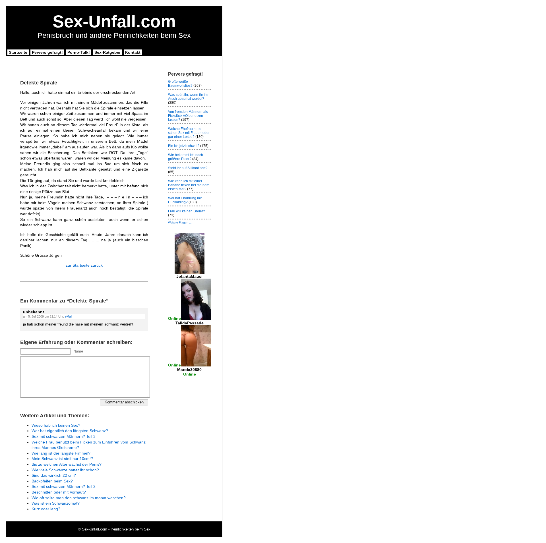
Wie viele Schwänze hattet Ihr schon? (65, 470)
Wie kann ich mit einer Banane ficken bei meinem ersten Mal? (188, 185)
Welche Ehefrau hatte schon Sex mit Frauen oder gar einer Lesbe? (189, 133)
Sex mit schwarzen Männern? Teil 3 (64, 436)
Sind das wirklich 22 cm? (54, 475)
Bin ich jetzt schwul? (183, 146)
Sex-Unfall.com (114, 21)
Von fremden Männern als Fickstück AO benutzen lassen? (188, 116)
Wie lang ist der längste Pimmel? (61, 453)
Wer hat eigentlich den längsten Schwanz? (70, 430)
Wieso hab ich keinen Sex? (56, 425)
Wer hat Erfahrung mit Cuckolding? (185, 200)
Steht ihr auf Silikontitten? (187, 168)
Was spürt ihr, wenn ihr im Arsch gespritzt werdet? (188, 97)
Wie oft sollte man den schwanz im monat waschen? (79, 498)
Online (174, 318)
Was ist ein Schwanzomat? (56, 503)
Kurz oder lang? (46, 509)
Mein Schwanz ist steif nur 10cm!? (62, 458)
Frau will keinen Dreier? (186, 211)
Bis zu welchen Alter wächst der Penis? (67, 464)
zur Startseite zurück (84, 265)
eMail (68, 316)
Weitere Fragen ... (180, 222)
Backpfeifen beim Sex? (52, 481)
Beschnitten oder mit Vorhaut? (59, 492)
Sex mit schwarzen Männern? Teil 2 (64, 486)
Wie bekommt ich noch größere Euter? (185, 157)
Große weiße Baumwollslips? (180, 84)
